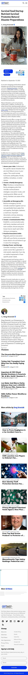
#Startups (7, 74)
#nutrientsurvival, (6, 300)
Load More (14, 598)
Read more (4, 347)
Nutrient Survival (12, 88)
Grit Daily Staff (4, 367)
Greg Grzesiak (8, 24)
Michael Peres (4, 356)
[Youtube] (18, 621)
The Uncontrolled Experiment (13, 354)
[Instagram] (14, 621)
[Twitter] (7, 621)
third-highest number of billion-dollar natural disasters (12, 154)
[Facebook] (3, 621)
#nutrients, (12, 298)
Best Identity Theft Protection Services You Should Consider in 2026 (12, 484)
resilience (21, 268)
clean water (4, 109)
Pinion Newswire (4, 388)
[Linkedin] (10, 621)
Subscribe (14, 667)
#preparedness (5, 302)
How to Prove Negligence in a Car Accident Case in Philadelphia (14, 432)
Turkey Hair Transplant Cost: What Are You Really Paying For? (13, 363)
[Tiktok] (22, 621)
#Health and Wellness (7, 71)
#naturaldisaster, (6, 298)
